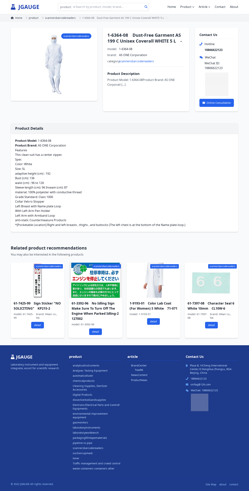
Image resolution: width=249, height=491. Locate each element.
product (33, 18)
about (222, 484)
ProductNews (139, 380)
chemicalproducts (84, 380)
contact (233, 484)
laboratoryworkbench (86, 432)
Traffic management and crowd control (96, 463)
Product (185, 7)
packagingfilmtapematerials (90, 437)
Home (172, 7)
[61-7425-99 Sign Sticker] (37, 280)
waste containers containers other (93, 468)
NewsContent (139, 375)
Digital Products (82, 394)
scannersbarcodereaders (60, 18)
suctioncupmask (83, 453)
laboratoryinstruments (86, 427)
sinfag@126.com (200, 384)
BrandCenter (139, 365)
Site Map (211, 484)
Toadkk (139, 370)
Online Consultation (219, 102)
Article (203, 7)
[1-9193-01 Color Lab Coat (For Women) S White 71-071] (153, 280)
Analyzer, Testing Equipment (90, 370)
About (234, 7)
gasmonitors (80, 422)
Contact (220, 7)
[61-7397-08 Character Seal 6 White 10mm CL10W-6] (211, 280)
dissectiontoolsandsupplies (89, 399)
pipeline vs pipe (82, 443)
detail (37, 325)
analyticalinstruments (86, 365)
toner (76, 458)
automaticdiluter (83, 375)
